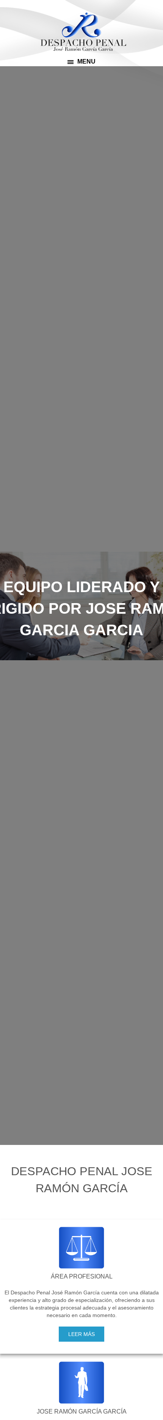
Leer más (81, 1334)
